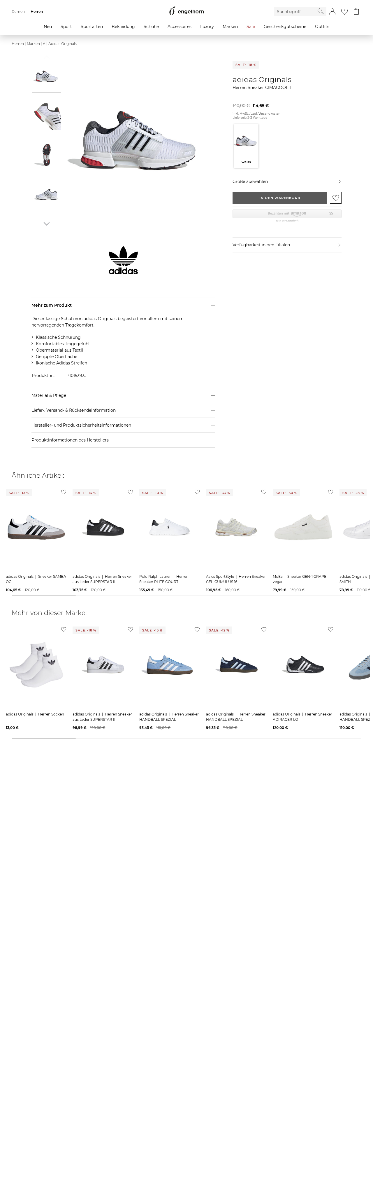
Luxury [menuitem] (207, 26)
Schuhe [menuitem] (151, 26)
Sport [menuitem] (66, 26)
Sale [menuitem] (251, 26)
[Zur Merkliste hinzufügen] (336, 198)
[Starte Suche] (320, 11)
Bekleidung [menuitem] (123, 26)
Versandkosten (269, 114)
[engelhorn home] (186, 11)
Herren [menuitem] (37, 11)
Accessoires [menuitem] (179, 26)
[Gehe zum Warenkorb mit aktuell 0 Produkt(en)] (356, 12)
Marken (33, 43)
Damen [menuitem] (18, 11)
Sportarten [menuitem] (92, 26)
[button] (332, 12)
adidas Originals (62, 43)
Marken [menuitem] (230, 26)
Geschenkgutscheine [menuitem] (285, 26)
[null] (36, 527)
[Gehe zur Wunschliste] (344, 12)
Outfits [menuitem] (322, 26)
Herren (18, 43)
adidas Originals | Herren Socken (35, 714)
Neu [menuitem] (48, 26)
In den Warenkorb (279, 198)
